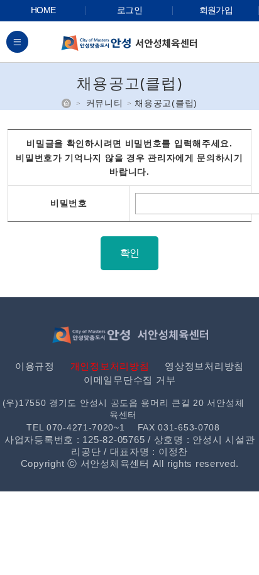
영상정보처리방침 (204, 366)
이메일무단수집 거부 (130, 380)
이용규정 (35, 366)
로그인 (129, 10)
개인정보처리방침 (110, 366)
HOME (43, 10)
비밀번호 (68, 203)
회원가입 (216, 10)
